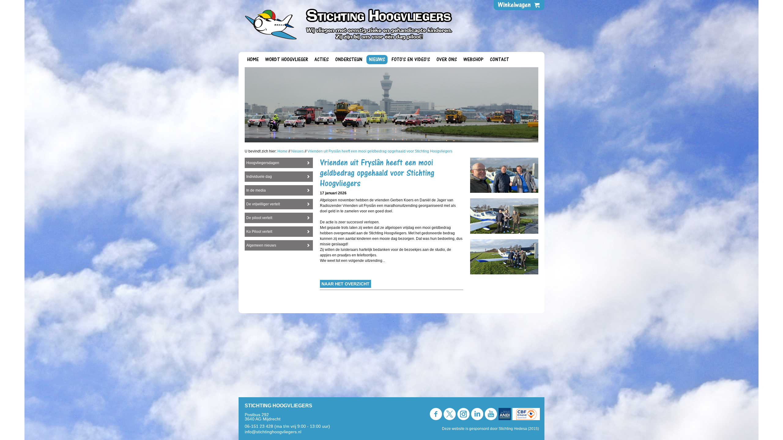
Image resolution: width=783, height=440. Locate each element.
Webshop (473, 59)
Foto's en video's (411, 59)
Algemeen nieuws (261, 245)
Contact (499, 59)
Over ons (446, 59)
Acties (321, 59)
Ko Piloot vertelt (259, 231)
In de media (256, 190)
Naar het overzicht (345, 283)
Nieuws (377, 59)
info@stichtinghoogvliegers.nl (273, 431)
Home (253, 59)
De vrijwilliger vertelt (263, 204)
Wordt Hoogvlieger (286, 59)
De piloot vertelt (259, 218)
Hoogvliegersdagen (262, 163)
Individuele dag (259, 176)
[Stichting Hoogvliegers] (352, 24)
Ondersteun (348, 59)
